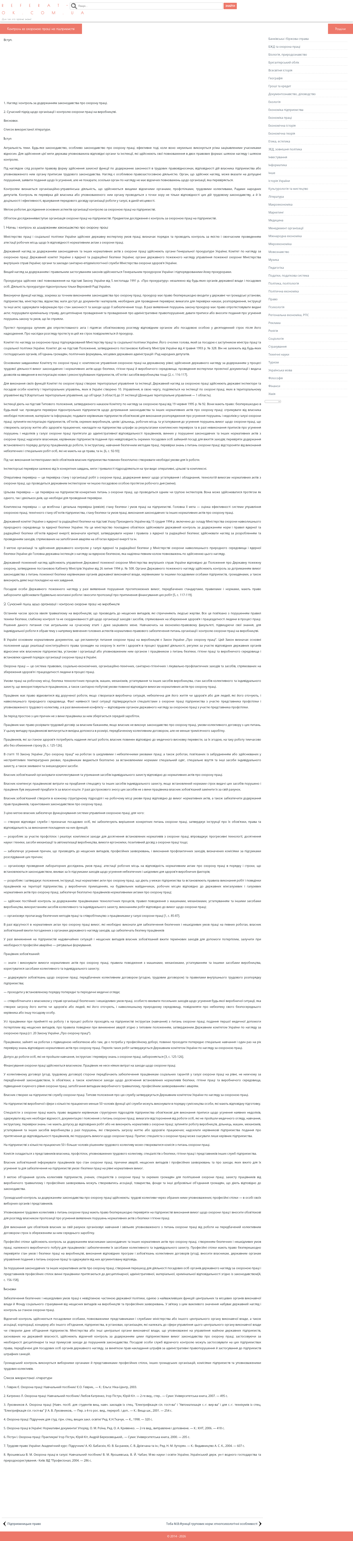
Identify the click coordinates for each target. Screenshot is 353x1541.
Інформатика (277, 165)
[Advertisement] (132, 71)
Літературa (276, 197)
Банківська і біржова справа (288, 39)
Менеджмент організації (285, 228)
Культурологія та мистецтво (288, 189)
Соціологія (276, 339)
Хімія (271, 394)
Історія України (279, 181)
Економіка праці (280, 118)
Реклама (274, 323)
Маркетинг (276, 212)
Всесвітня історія (280, 70)
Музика (273, 260)
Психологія (276, 307)
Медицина (275, 220)
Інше (271, 173)
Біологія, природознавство (287, 54)
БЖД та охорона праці (284, 47)
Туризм (273, 362)
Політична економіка (283, 291)
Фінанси (274, 386)
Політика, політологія (283, 283)
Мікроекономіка (280, 244)
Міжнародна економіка (285, 236)
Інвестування (277, 157)
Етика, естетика (279, 141)
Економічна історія (282, 126)
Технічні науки (278, 354)
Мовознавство (278, 252)
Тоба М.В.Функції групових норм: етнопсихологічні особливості (211, 1524)
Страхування (277, 347)
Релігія (273, 331)
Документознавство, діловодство (292, 94)
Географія (275, 78)
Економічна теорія (281, 133)
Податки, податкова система (288, 275)
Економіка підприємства (285, 110)
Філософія (275, 378)
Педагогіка (276, 268)
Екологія (274, 102)
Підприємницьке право (24, 1524)
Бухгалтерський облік (283, 62)
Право (273, 299)
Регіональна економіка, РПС (288, 315)
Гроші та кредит (279, 86)
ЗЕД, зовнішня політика (285, 149)
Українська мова (280, 370)
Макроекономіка (280, 204)
